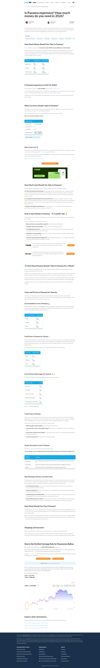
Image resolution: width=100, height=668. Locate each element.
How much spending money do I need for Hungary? (37, 625)
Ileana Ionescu (53, 21)
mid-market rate (44, 152)
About (69, 2)
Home (25, 6)
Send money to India (21, 649)
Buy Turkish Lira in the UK (22, 661)
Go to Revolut (70, 253)
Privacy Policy (64, 658)
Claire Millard (31, 21)
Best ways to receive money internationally (47, 658)
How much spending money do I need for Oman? (37, 628)
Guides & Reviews (42, 647)
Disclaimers (74, 6)
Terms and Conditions (65, 656)
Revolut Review (42, 654)
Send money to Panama (58, 558)
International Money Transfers (23, 647)
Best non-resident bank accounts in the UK (47, 661)
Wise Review (41, 649)
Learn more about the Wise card (43, 558)
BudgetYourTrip (56, 88)
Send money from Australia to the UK (24, 654)
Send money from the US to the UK (24, 651)
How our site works (65, 661)
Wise (54, 206)
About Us (63, 647)
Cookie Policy (64, 654)
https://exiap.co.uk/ (26, 635)
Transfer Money (40, 2)
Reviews (46, 2)
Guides (52, 2)
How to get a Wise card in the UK (53, 563)
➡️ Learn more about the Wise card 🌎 (50, 163)
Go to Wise (71, 245)
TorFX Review (42, 651)
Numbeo (28, 406)
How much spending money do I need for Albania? (37, 623)
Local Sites (63, 651)
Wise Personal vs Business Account (46, 656)
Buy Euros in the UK (21, 656)
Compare (57, 2)
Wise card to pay (32, 553)
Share (74, 582)
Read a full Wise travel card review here (35, 158)
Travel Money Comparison (22, 658)
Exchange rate (63, 2)
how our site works (22, 643)
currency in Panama (35, 137)
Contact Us (63, 649)
